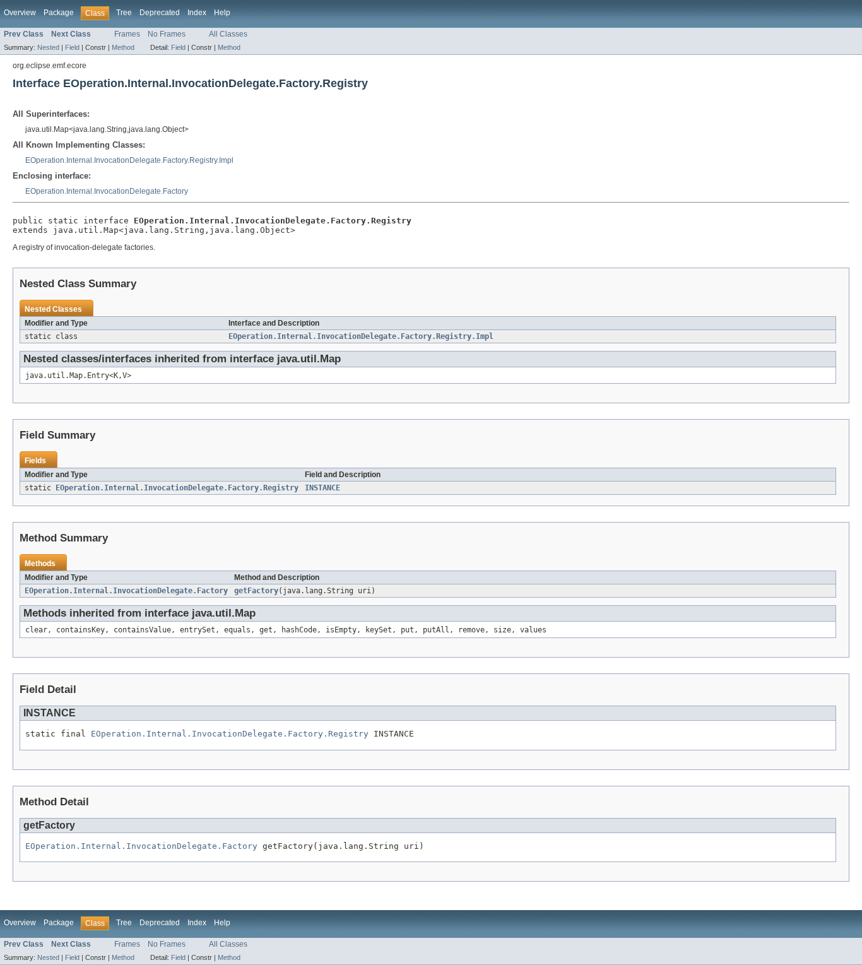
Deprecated (159, 12)
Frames (127, 34)
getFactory (256, 590)
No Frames (167, 34)
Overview (20, 12)
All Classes (228, 34)
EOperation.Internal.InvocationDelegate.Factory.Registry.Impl (129, 160)
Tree (124, 12)
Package (59, 12)
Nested (48, 47)
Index (196, 12)
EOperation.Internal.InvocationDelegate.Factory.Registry (177, 487)
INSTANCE (322, 487)
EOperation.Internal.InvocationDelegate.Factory (106, 191)
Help (222, 12)
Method (123, 47)
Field (72, 47)
